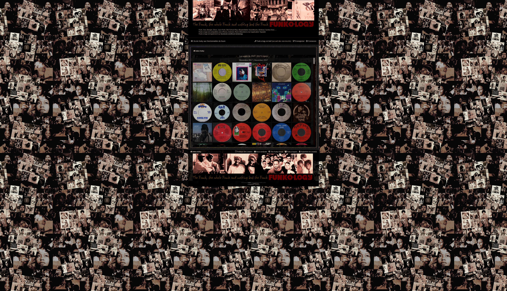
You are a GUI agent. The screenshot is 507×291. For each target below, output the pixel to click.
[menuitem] (311, 41)
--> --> (276, 102)
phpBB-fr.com (256, 183)
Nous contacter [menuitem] (261, 152)
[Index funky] (253, 14)
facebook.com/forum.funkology (232, 34)
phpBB (249, 182)
